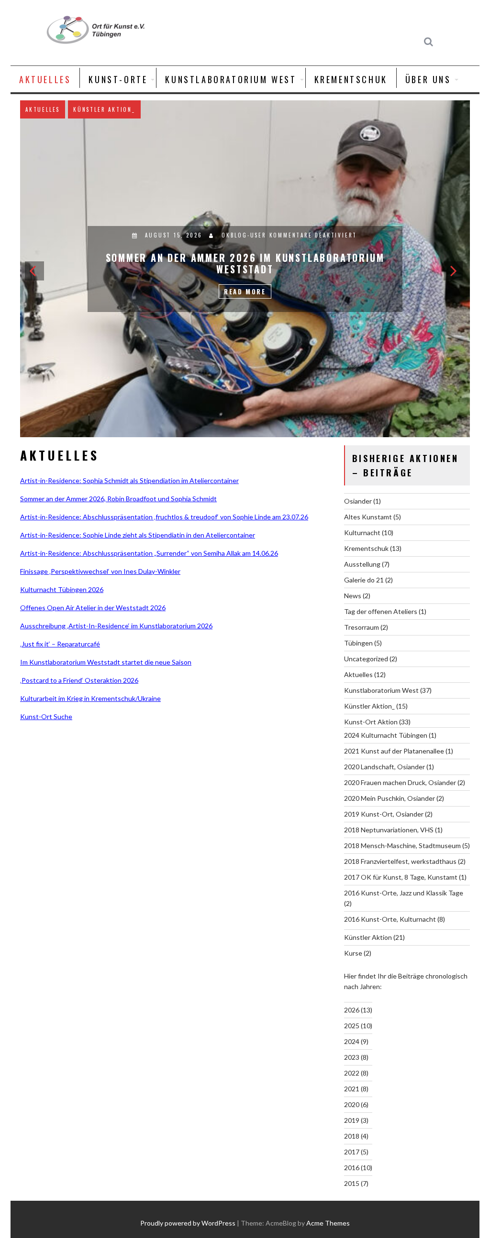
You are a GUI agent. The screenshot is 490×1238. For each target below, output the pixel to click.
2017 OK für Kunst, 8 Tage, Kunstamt (400, 877)
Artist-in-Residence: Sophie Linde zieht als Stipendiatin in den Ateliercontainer (137, 535)
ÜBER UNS (428, 79)
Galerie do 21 (364, 580)
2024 (351, 1041)
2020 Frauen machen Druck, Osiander (400, 782)
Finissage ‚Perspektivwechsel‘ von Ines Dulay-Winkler (100, 571)
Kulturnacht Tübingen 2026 (61, 589)
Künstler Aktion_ (369, 706)
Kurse (353, 953)
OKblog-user (251, 206)
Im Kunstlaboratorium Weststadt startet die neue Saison (105, 662)
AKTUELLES (45, 79)
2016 (351, 1167)
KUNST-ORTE (118, 79)
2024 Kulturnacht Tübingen (385, 735)
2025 (351, 1026)
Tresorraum (361, 627)
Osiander (358, 501)
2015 (351, 1183)
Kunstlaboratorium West (230, 79)
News (352, 596)
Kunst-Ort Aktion (371, 722)
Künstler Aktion (368, 937)
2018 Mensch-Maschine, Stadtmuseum (402, 845)
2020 (351, 1104)
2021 (351, 1089)
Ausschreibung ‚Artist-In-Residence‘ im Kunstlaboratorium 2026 (116, 626)
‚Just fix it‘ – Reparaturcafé (60, 644)
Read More (258, 263)
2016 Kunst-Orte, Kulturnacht (390, 919)
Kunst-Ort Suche (46, 716)
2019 (351, 1120)
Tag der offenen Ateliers (380, 611)
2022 (351, 1073)
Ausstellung (60, 109)
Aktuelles (113, 109)
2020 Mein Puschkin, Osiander (389, 798)
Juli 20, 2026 (186, 206)
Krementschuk (351, 79)
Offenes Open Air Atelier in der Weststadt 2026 (93, 607)
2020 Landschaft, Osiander (384, 767)
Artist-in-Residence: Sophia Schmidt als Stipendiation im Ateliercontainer (129, 480)
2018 (351, 1136)
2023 (351, 1057)
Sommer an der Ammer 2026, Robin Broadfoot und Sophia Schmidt (118, 499)
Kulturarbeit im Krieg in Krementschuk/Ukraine (90, 698)
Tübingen (358, 643)
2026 (351, 1010)
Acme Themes (328, 1223)
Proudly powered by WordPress (187, 1223)
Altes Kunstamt (368, 517)
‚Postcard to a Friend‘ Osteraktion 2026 (79, 680)
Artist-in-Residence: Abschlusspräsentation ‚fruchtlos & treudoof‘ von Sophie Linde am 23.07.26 (164, 517)
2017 (351, 1152)
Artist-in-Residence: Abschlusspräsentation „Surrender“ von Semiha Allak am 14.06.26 (149, 553)
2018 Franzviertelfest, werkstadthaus (400, 861)
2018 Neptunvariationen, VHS (389, 830)
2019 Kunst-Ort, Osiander (383, 814)
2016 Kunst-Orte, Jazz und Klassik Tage (403, 893)
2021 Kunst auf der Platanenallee (394, 751)
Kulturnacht (362, 532)
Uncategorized (366, 659)
